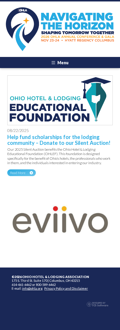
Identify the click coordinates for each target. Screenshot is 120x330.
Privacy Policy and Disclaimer (66, 288)
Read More (17, 173)
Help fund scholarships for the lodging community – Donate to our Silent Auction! (58, 140)
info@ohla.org (32, 288)
